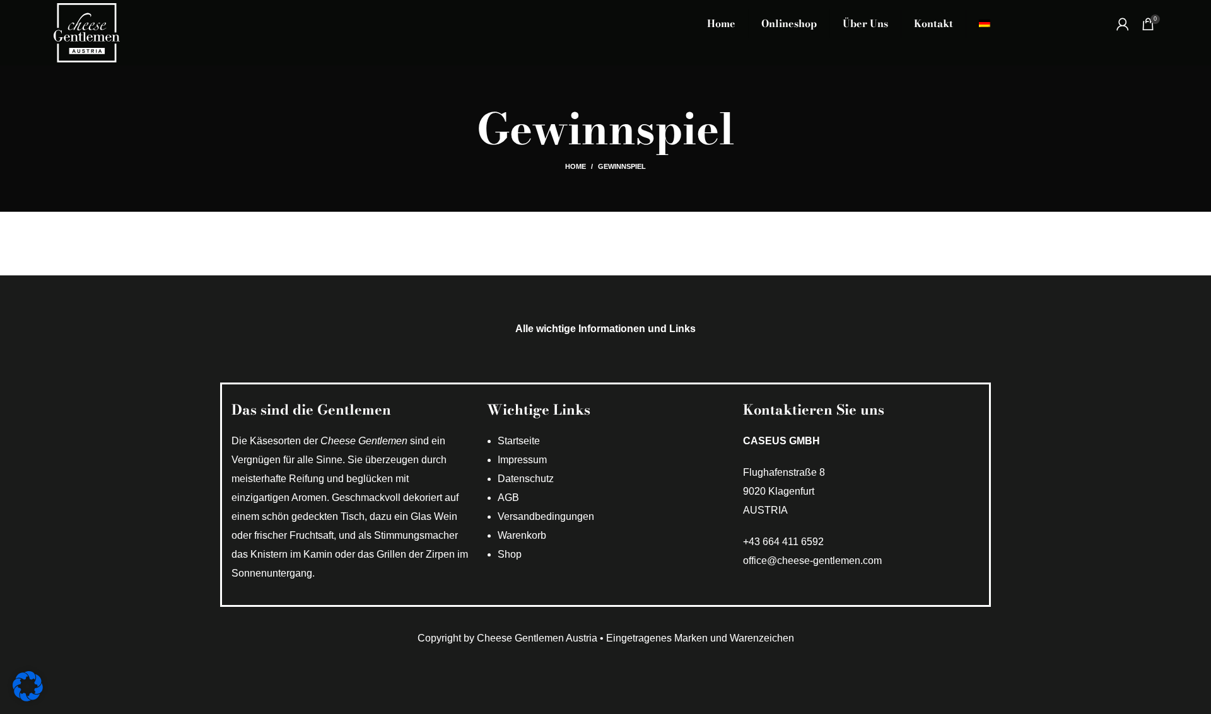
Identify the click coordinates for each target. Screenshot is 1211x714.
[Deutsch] (984, 23)
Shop (510, 554)
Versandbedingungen (546, 516)
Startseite (519, 440)
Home (575, 166)
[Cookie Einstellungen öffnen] (28, 698)
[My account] (1122, 24)
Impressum (522, 459)
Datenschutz (526, 478)
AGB (508, 497)
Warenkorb (522, 535)
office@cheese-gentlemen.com (812, 560)
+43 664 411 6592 (783, 541)
